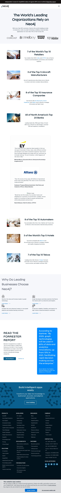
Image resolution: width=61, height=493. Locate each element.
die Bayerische (39, 100)
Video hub (33, 434)
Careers (47, 420)
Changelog (19, 420)
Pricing (4, 441)
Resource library (35, 430)
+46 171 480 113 (54, 444)
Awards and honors (50, 418)
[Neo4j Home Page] (5, 6)
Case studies (5, 453)
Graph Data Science (7, 434)
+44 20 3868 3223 (52, 446)
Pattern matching (6, 469)
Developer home (20, 425)
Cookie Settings (52, 485)
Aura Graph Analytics (7, 418)
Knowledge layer (6, 439)
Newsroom (48, 430)
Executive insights (21, 467)
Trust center (48, 434)
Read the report (51, 2)
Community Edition (6, 425)
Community (19, 423)
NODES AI (33, 427)
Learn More (5, 303)
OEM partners (34, 448)
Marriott (42, 240)
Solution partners (35, 453)
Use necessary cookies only (48, 490)
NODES (33, 425)
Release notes (20, 437)
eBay (38, 58)
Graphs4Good (48, 425)
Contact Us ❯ (49, 439)
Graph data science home (23, 454)
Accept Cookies (31, 490)
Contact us (21, 358)
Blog (32, 415)
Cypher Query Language (8, 427)
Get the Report (10, 358)
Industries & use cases (7, 460)
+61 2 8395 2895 (54, 455)
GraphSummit (34, 423)
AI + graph (19, 415)
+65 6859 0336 (55, 452)
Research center (35, 432)
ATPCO (44, 58)
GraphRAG (5, 458)
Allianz (34, 102)
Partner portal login (36, 451)
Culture (47, 423)
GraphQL (4, 437)
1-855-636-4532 (51, 441)
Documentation (20, 427)
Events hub (33, 418)
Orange (41, 260)
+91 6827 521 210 (52, 457)
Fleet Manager (6, 430)
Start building (30, 402)
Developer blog (20, 432)
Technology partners (36, 455)
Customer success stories (23, 465)
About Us (47, 415)
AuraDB (4, 415)
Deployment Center (21, 430)
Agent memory (20, 418)
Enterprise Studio (6, 423)
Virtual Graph (5, 444)
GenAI (3, 455)
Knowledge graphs (6, 462)
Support (47, 432)
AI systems (5, 451)
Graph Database (6, 432)
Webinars (33, 437)
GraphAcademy (20, 434)
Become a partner (35, 444)
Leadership (48, 427)
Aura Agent (5, 420)
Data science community (22, 444)
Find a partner (34, 446)
